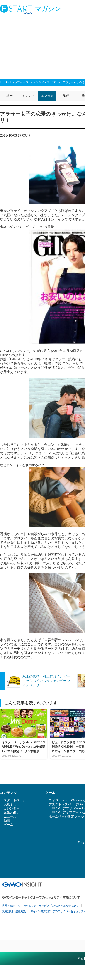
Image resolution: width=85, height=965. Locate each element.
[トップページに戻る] (17, 9)
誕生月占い (11, 812)
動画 (7, 820)
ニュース (10, 816)
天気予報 (10, 804)
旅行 (66, 95)
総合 (9, 95)
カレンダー (11, 808)
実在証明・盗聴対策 (14, 911)
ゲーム (8, 824)
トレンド (28, 95)
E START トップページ (14, 82)
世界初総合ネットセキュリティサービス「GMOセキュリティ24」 (40, 905)
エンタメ (38, 82)
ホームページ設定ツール (66, 816)
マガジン (52, 82)
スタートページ (15, 800)
